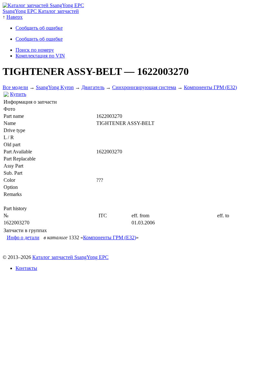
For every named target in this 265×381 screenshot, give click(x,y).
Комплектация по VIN (40, 55)
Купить (18, 94)
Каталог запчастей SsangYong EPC (70, 257)
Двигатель (92, 87)
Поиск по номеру (35, 50)
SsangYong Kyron (55, 87)
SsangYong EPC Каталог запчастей (41, 11)
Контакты (26, 268)
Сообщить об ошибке (39, 28)
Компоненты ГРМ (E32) (210, 87)
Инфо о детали (23, 237)
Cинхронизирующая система (144, 87)
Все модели (15, 87)
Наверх (14, 17)
